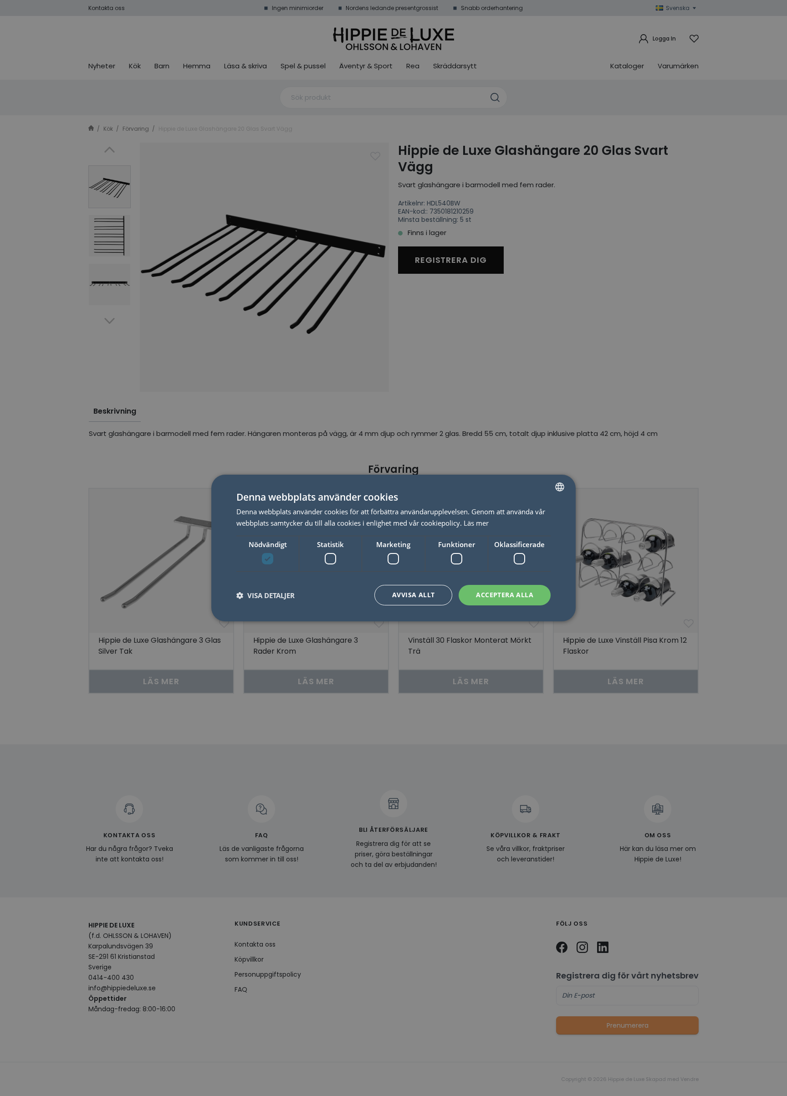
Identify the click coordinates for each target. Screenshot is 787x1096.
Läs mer (476, 523)
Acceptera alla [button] (504, 594)
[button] (265, 595)
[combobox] (559, 487)
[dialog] (393, 548)
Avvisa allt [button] (413, 594)
